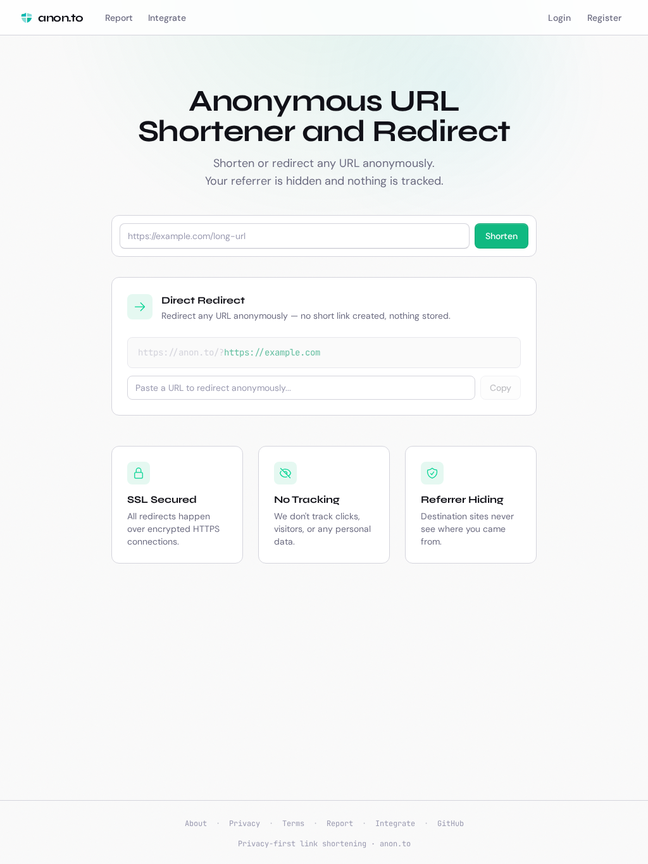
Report (340, 823)
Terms (293, 823)
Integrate (395, 823)
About (196, 823)
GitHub (450, 823)
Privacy (244, 823)
